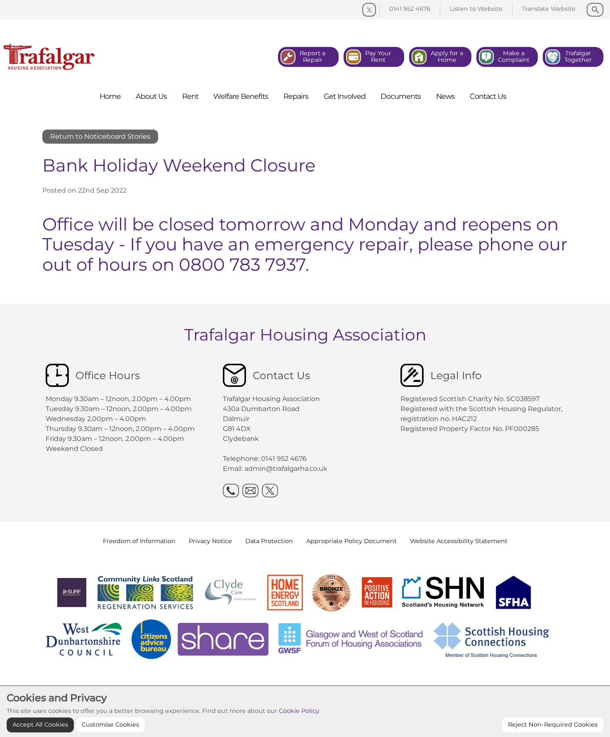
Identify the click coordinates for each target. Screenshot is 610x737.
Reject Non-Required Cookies (553, 724)
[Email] (250, 490)
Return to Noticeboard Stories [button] (100, 136)
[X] (270, 490)
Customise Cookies (110, 724)
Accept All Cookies (40, 724)
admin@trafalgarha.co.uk (285, 469)
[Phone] (231, 490)
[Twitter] (369, 10)
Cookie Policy (299, 711)
